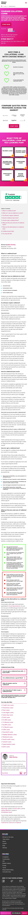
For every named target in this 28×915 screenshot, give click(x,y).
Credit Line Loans (8, 705)
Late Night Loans (8, 712)
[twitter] (14, 881)
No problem (16, 913)
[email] (22, 881)
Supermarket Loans (9, 744)
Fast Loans (6, 710)
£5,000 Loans (7, 725)
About (4, 841)
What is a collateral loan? (9, 210)
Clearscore (11, 822)
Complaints (5, 857)
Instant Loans (7, 742)
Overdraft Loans (8, 732)
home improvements (14, 606)
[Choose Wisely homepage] (1, 6)
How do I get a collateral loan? (11, 220)
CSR (3, 861)
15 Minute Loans (8, 722)
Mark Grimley (11, 244)
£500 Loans (6, 729)
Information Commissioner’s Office (18, 893)
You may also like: (7, 233)
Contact (4, 843)
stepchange (4, 808)
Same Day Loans (8, 715)
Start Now (6, 24)
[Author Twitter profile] (25, 773)
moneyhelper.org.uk (6, 812)
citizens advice (17, 808)
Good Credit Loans (8, 739)
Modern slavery (6, 863)
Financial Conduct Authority (10, 891)
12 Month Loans (8, 727)
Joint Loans (6, 747)
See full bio (5, 773)
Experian (18, 822)
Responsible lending (7, 869)
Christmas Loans (8, 708)
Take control (5, 839)
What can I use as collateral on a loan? (13, 213)
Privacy (4, 865)
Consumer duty (6, 872)
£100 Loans (6, 717)
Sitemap (4, 847)
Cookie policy (6, 859)
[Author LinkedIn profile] (21, 773)
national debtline (5, 810)
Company (6, 898)
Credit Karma (4, 822)
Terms (4, 867)
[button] (14, 671)
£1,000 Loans (7, 720)
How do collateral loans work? (11, 218)
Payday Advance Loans (10, 734)
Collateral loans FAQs (8, 231)
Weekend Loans (8, 737)
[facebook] (5, 881)
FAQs (3, 845)
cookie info (24, 913)
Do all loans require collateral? (11, 215)
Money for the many (7, 837)
